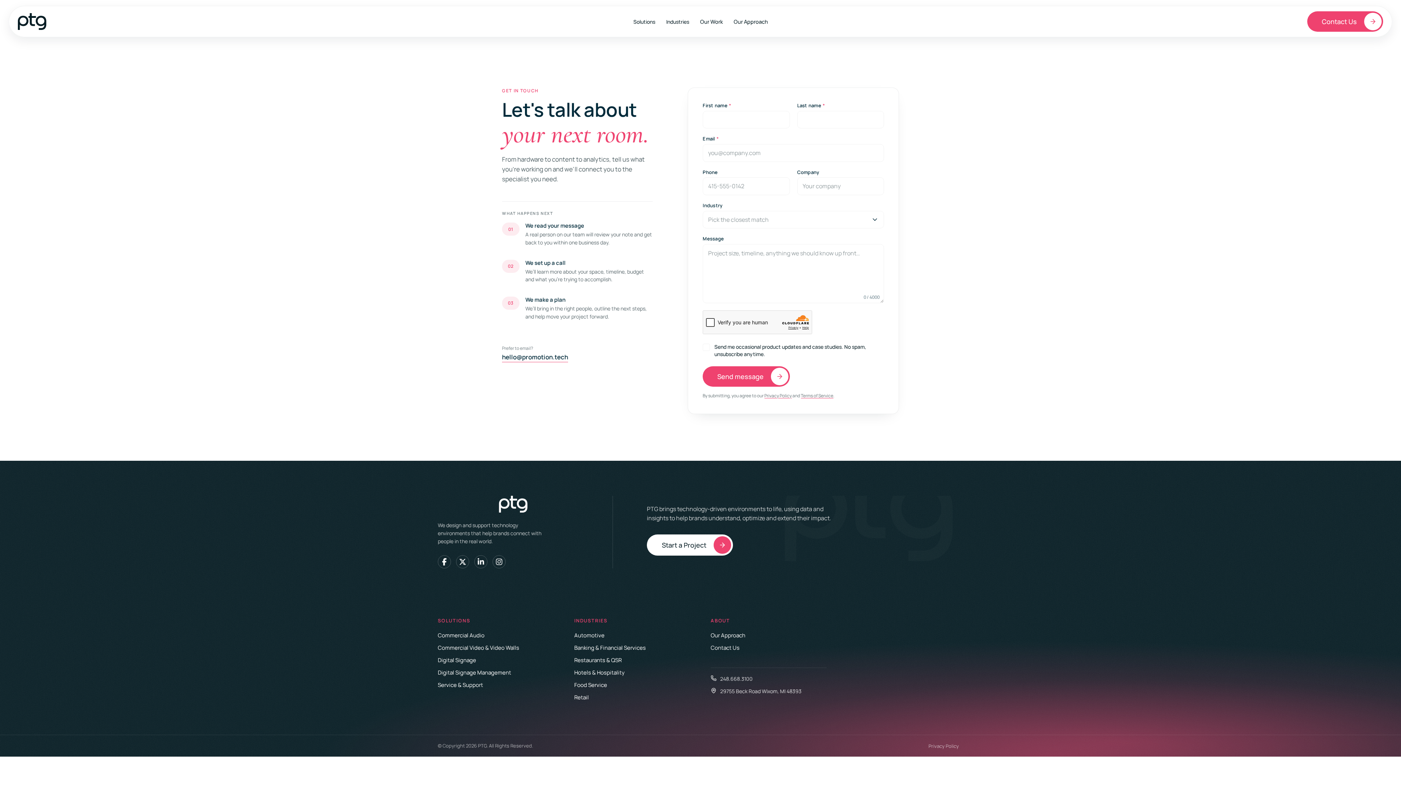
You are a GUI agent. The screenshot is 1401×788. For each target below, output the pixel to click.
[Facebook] (444, 561)
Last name (811, 106)
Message (713, 239)
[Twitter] (462, 561)
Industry (712, 205)
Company (808, 172)
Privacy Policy (778, 396)
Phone (710, 172)
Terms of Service (817, 396)
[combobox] (793, 219)
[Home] (32, 21)
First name (717, 106)
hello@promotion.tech (535, 357)
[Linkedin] (480, 561)
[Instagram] (499, 561)
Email (711, 139)
